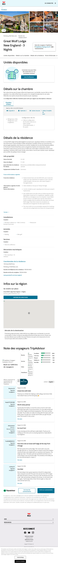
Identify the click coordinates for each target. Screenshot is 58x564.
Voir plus (19, 419)
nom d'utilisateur (29, 77)
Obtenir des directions (20, 297)
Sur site (18, 380)
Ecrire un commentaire (46, 490)
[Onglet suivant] (57, 56)
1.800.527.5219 (29, 538)
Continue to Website (20, 561)
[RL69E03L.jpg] (51, 16)
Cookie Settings (20, 557)
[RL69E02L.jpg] (36, 16)
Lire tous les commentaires (27, 490)
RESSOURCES (7, 522)
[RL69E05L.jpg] (51, 27)
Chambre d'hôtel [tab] (8, 103)
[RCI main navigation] (55, 3)
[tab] (10, 55)
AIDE (5, 519)
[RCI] (3, 3)
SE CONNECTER (49, 3)
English (51, 382)
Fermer (6, 212)
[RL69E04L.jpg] (36, 27)
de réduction (24, 380)
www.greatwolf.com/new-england (13, 275)
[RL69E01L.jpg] (14, 22)
